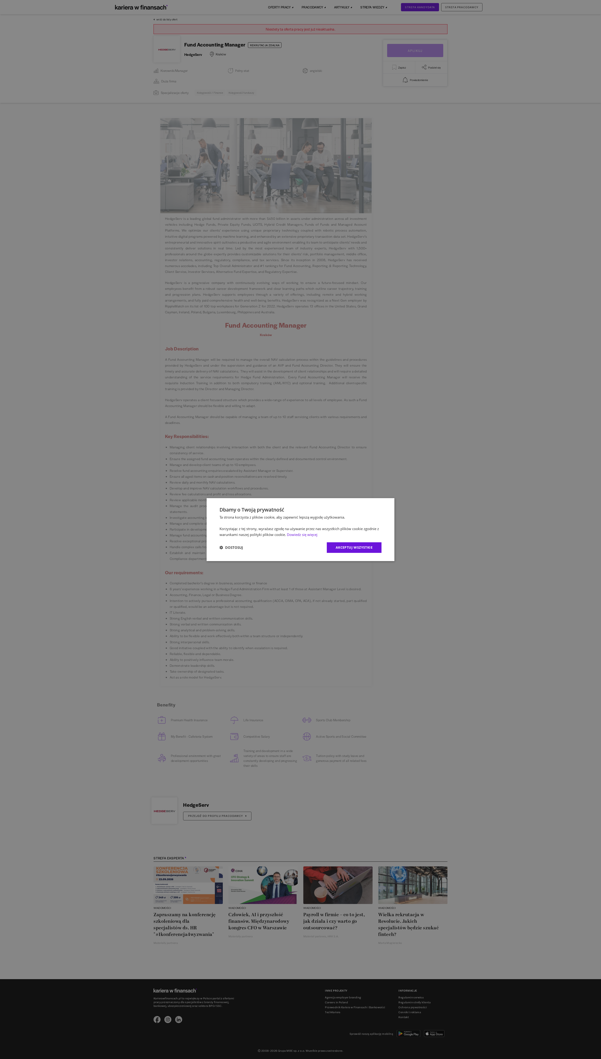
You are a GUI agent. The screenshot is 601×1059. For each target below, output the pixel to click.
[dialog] (300, 529)
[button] (231, 547)
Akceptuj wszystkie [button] (354, 547)
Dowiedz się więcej (302, 534)
